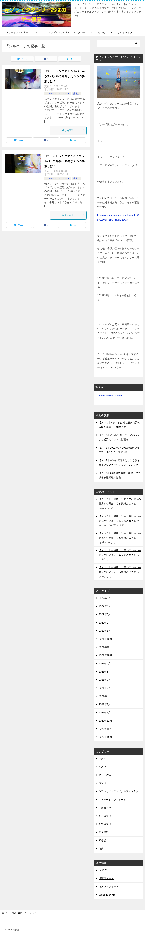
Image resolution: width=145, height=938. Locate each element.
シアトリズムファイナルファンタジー (64, 32)
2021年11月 (105, 647)
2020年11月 (105, 728)
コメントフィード (108, 886)
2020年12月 (105, 720)
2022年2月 (105, 622)
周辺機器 (104, 832)
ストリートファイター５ (17, 32)
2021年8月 (105, 671)
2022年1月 (105, 630)
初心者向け (105, 815)
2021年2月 (105, 704)
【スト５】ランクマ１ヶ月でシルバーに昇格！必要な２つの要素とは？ (64, 161)
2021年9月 (105, 663)
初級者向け (105, 824)
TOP (14, 912)
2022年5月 (105, 598)
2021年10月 (105, 655)
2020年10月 (105, 737)
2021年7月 (105, 679)
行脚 (101, 848)
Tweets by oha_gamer (109, 395)
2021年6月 (105, 688)
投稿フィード (106, 878)
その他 (101, 32)
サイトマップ (124, 32)
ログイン (104, 870)
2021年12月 (105, 638)
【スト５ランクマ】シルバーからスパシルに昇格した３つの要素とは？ (64, 76)
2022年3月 (105, 614)
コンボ (102, 783)
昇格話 (76, 93)
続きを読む (68, 130)
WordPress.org (107, 894)
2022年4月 (105, 606)
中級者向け (105, 807)
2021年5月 (105, 696)
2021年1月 (105, 712)
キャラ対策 (105, 775)
